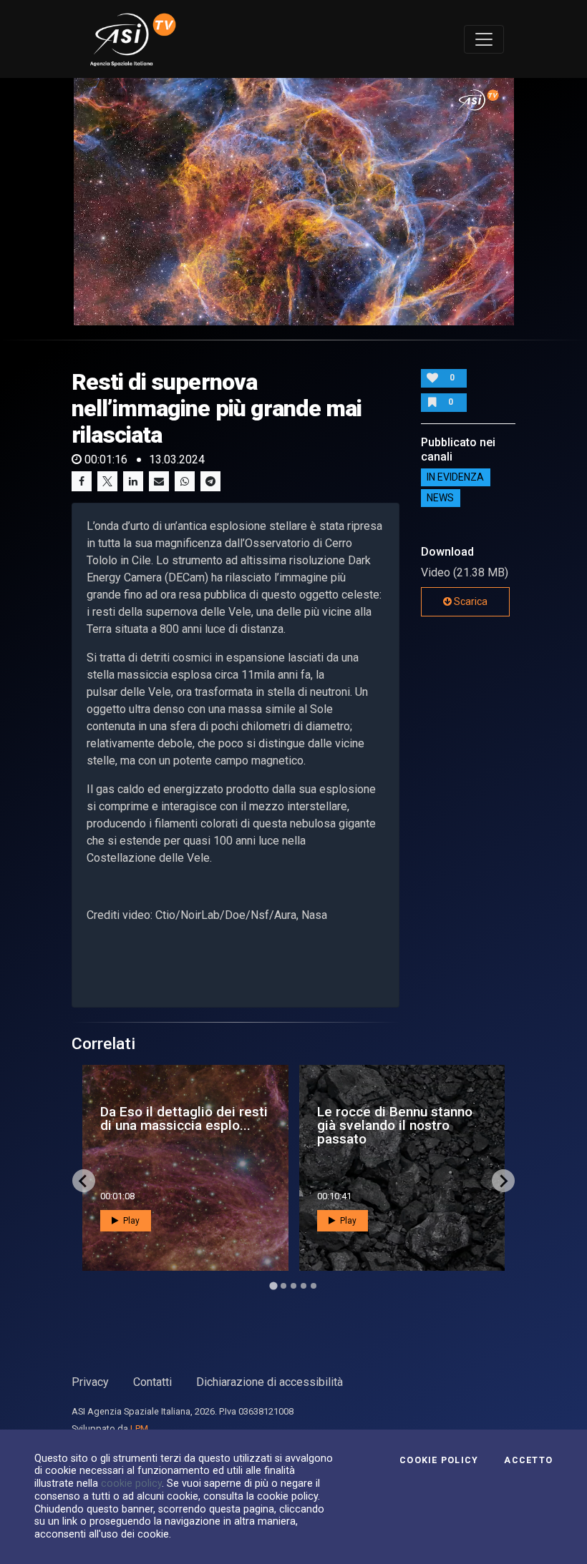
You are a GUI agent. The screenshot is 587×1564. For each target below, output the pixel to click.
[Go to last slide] (83, 1180)
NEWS (440, 498)
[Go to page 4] (303, 1286)
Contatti (152, 1382)
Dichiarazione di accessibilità (269, 1382)
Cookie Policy (438, 1460)
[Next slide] (503, 1180)
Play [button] (130, 1221)
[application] (294, 201)
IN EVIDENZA (455, 477)
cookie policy (131, 1483)
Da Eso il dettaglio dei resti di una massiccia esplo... (184, 1118)
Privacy (90, 1382)
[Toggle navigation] (484, 39)
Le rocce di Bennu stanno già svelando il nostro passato (394, 1125)
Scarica (469, 601)
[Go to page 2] (283, 1286)
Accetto (528, 1460)
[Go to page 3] (293, 1286)
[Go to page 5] (313, 1286)
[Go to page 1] (273, 1286)
